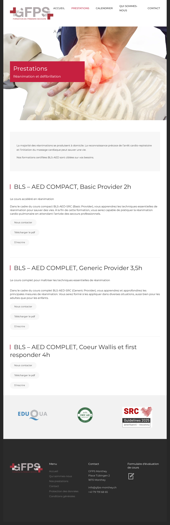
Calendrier (104, 8)
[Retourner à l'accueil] (31, 13)
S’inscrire (19, 242)
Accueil (59, 8)
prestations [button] (80, 8)
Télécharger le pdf (24, 232)
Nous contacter (23, 222)
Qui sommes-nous (128, 8)
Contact (154, 8)
